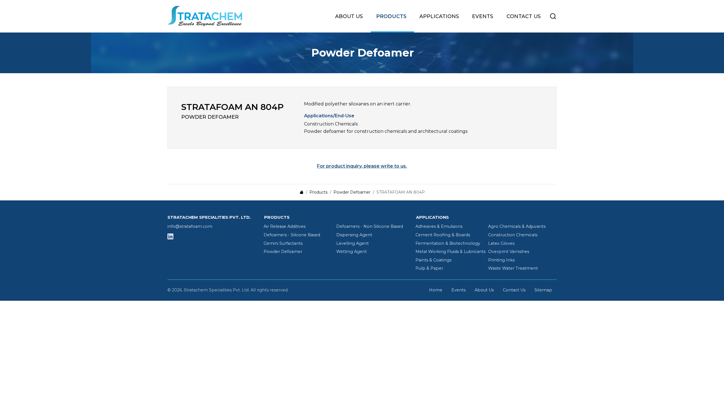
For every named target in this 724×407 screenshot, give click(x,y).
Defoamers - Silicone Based (292, 234)
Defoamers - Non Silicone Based (369, 226)
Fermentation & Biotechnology (447, 243)
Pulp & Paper (429, 268)
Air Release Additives (284, 226)
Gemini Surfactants (283, 243)
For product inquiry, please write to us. (362, 166)
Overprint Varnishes (508, 251)
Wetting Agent (351, 251)
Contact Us (524, 16)
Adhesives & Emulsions (438, 226)
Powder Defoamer (283, 251)
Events (482, 16)
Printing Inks (501, 260)
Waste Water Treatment (513, 268)
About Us (349, 16)
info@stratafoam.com (189, 226)
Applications (439, 16)
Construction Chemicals (512, 234)
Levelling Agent (352, 243)
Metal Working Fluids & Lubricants (450, 251)
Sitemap (543, 290)
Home (435, 290)
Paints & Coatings (433, 260)
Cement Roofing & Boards (442, 234)
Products (391, 16)
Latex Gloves (501, 243)
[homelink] (209, 16)
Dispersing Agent (354, 234)
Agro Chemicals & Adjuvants (517, 226)
